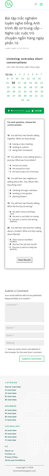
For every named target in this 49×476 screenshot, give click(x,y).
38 (19, 96)
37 (14, 96)
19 (30, 83)
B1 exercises (10, 396)
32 (25, 91)
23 (14, 87)
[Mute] (33, 111)
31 (19, 91)
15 (7, 83)
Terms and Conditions (15, 460)
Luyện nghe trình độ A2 (17, 48)
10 (17, 78)
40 (30, 96)
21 (41, 83)
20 (36, 83)
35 (42, 91)
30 (14, 91)
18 (25, 83)
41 (36, 96)
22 (8, 87)
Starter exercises (13, 387)
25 (25, 87)
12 (28, 78)
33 (30, 91)
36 (8, 96)
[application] (24, 111)
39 (25, 96)
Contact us (10, 454)
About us (9, 451)
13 (33, 78)
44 (28, 100)
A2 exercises (10, 393)
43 (22, 100)
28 (42, 87)
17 (19, 83)
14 (39, 78)
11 (22, 78)
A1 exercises (10, 390)
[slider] (37, 111)
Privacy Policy (11, 457)
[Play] (9, 111)
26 (30, 87)
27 (36, 87)
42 (42, 96)
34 (36, 91)
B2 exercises (10, 400)
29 (8, 91)
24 (19, 87)
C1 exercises (10, 420)
